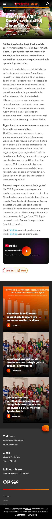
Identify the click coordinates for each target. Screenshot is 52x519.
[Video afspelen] (26, 251)
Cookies (5, 505)
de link (13, 230)
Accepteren (20, 515)
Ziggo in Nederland (11, 457)
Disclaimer (6, 496)
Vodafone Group (10, 444)
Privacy (5, 500)
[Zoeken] (47, 3)
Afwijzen (32, 515)
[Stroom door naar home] (26, 3)
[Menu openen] (5, 4)
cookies (28, 509)
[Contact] (45, 429)
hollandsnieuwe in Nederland (16, 473)
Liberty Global (9, 461)
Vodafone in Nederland (13, 440)
